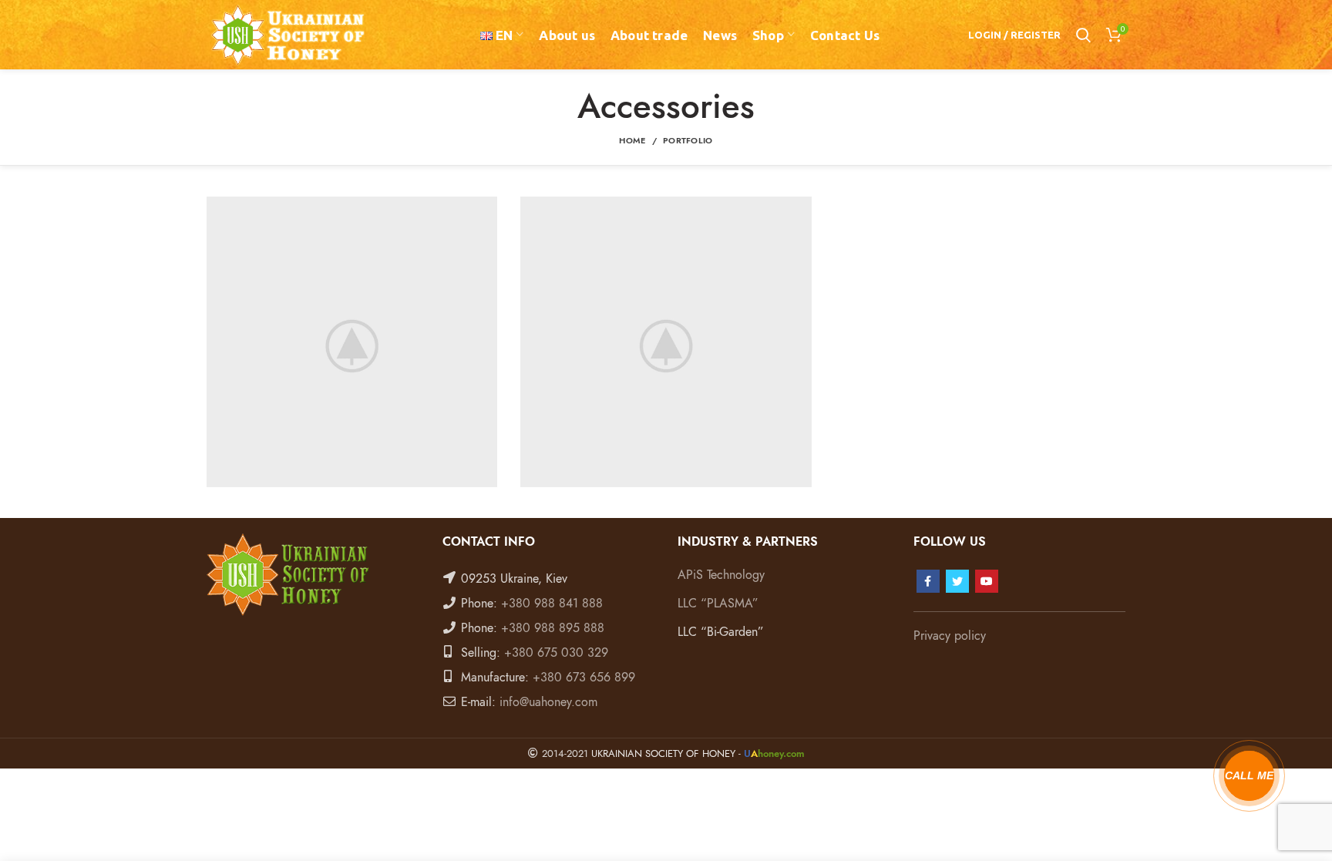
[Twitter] (957, 581)
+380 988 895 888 (552, 628)
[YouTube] (986, 581)
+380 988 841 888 (552, 603)
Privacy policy (949, 635)
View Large (485, 208)
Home (632, 140)
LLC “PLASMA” (718, 603)
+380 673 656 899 (584, 677)
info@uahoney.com (548, 702)
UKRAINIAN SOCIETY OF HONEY (663, 753)
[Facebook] (928, 581)
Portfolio (688, 140)
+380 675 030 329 (556, 652)
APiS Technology (721, 575)
